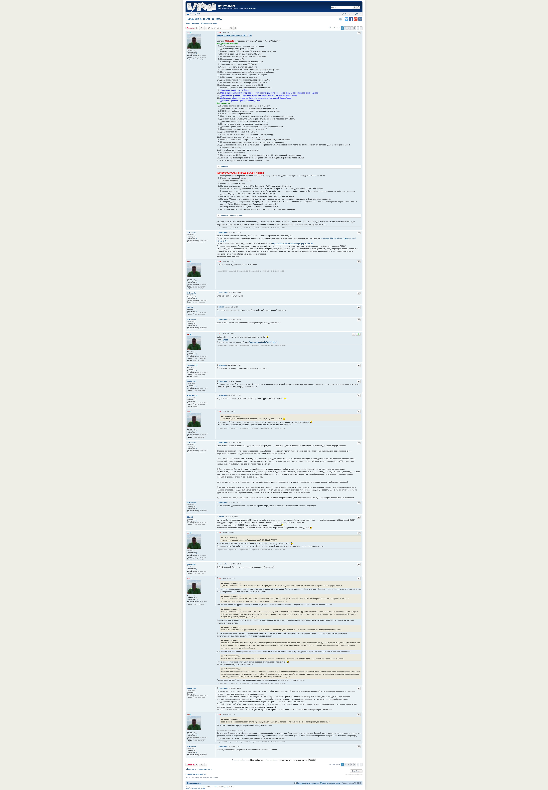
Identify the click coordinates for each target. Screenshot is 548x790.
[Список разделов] (202, 7)
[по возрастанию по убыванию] (300, 760)
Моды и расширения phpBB (195, 788)
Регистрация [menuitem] (349, 14)
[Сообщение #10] (217, 395)
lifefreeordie (191, 233)
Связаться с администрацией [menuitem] (308, 783)
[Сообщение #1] (217, 32)
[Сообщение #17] (217, 578)
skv (188, 33)
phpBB (214, 787)
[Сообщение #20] (217, 746)
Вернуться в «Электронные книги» (199, 769)
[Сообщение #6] (217, 319)
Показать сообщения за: (241, 760)
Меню (192, 14)
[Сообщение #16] (217, 564)
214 (197, 54)
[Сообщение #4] (217, 293)
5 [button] (354, 28)
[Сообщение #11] (217, 411)
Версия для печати (341, 19)
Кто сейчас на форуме (196, 774)
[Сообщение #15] (217, 532)
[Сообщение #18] (217, 688)
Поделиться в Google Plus (355, 19)
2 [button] (345, 28)
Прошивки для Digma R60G (204, 18)
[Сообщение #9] (217, 381)
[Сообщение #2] (217, 232)
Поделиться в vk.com (360, 19)
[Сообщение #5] (217, 307)
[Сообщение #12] (217, 442)
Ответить (191, 28)
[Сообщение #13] (217, 502)
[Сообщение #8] (217, 365)
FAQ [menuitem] (199, 14)
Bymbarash (191, 365)
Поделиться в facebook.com (351, 19)
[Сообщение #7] (217, 334)
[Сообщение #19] (217, 714)
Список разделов (194, 783)
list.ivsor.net (226, 5)
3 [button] (348, 28)
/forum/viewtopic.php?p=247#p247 (263, 342)
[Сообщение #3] (217, 261)
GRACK (190, 307)
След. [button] (361, 28)
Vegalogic (225, 787)
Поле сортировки (272, 760)
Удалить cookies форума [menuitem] (331, 783)
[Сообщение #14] (217, 517)
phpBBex (203, 787)
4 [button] (351, 28)
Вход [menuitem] (359, 14)
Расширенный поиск (358, 7)
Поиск (354, 7)
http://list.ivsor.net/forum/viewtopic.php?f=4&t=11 (292, 243)
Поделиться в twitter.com (346, 19)
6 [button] (357, 28)
